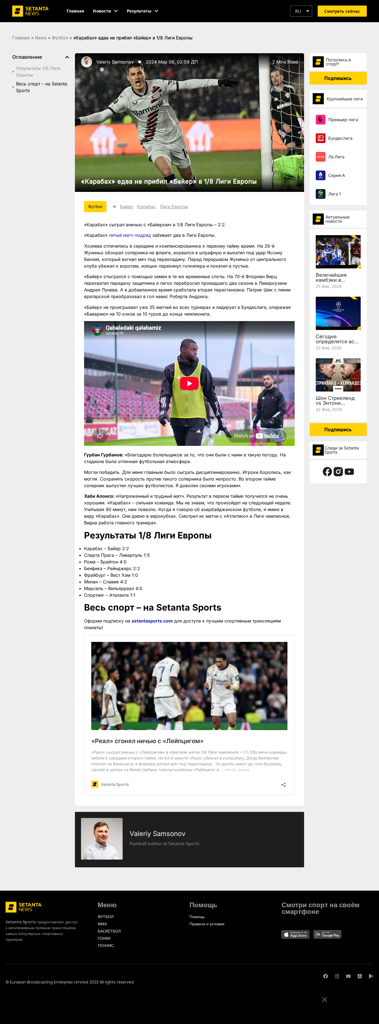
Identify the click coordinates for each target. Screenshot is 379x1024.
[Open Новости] (116, 11)
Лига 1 (334, 194)
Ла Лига (336, 156)
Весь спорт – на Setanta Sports (41, 87)
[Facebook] (325, 976)
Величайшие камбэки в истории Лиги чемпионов (332, 282)
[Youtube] (348, 976)
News (41, 37)
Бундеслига (340, 138)
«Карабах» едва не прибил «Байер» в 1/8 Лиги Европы (169, 181)
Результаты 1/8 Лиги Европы (38, 71)
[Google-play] (371, 976)
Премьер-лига (343, 119)
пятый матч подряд (130, 235)
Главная (21, 37)
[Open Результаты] (156, 11)
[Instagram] (337, 976)
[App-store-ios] (359, 976)
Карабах (146, 206)
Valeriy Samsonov (115, 62)
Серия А (336, 175)
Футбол (60, 37)
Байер (126, 206)
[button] (301, 11)
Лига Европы (174, 206)
